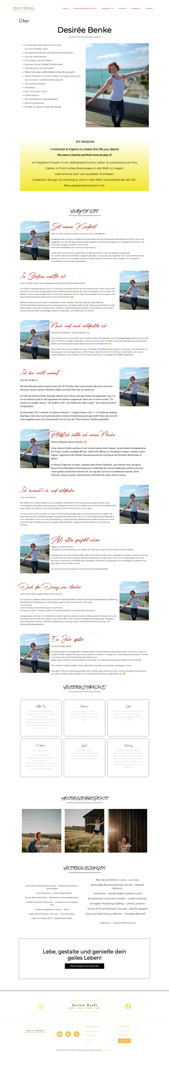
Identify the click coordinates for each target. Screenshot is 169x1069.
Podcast (122, 8)
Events (84, 845)
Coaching (41, 845)
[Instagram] (77, 1034)
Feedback (135, 8)
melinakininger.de (107, 1050)
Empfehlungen (93, 1026)
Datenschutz (124, 1031)
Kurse (127, 845)
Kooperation (91, 1031)
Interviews (90, 1035)
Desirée (149, 8)
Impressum (123, 1026)
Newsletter (123, 1035)
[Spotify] (68, 1034)
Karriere (89, 1040)
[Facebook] (60, 1034)
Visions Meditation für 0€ (85, 8)
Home (65, 8)
